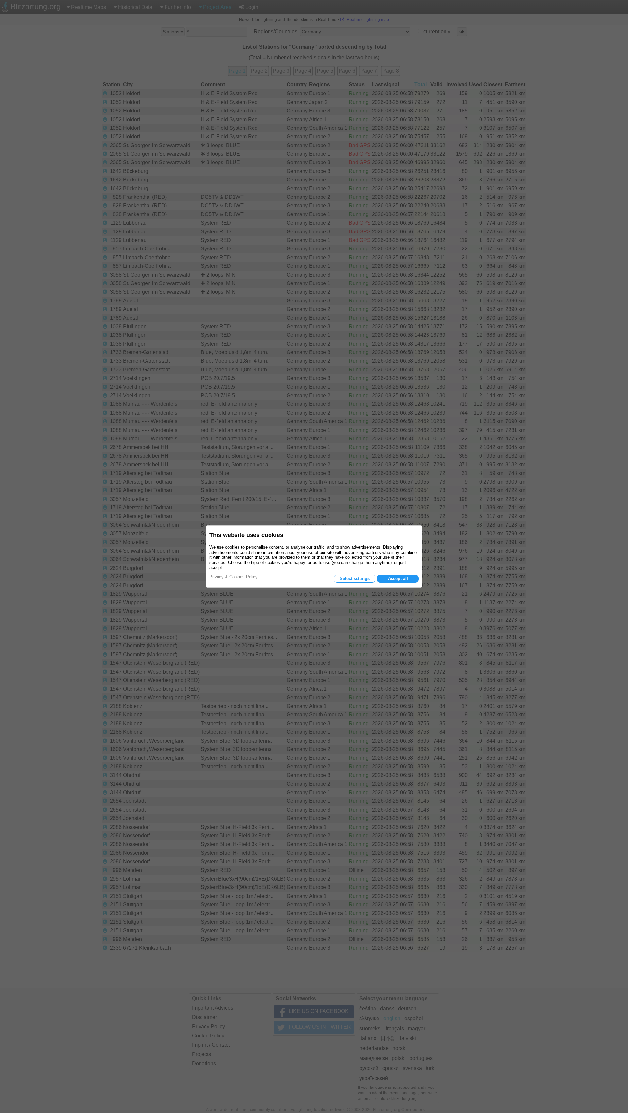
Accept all (398, 578)
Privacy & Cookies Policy (233, 576)
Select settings (355, 578)
